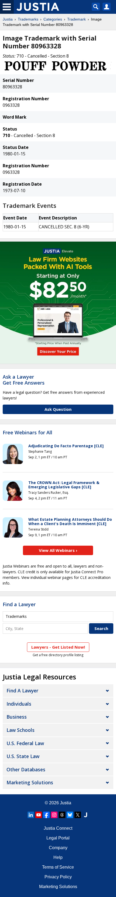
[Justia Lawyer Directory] (85, 815)
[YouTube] (38, 815)
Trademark (76, 19)
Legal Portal (58, 838)
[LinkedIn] (31, 815)
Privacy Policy (58, 877)
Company (58, 847)
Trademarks (28, 19)
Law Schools (20, 730)
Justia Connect (58, 828)
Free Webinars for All (27, 433)
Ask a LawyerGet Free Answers (24, 380)
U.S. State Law (22, 756)
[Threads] (62, 815)
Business (16, 716)
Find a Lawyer (19, 604)
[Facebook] (46, 815)
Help (58, 857)
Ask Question (58, 409)
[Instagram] (54, 815)
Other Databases (25, 769)
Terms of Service (58, 867)
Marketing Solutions (29, 782)
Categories (52, 19)
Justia (8, 19)
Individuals (18, 704)
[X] (77, 815)
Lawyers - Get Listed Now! (58, 647)
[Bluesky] (70, 815)
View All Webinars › (58, 550)
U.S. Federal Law (25, 743)
